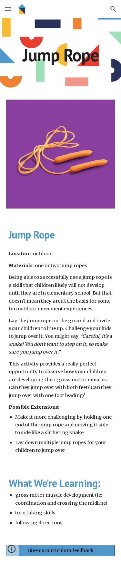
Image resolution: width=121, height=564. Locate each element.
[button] (7, 9)
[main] (60, 55)
